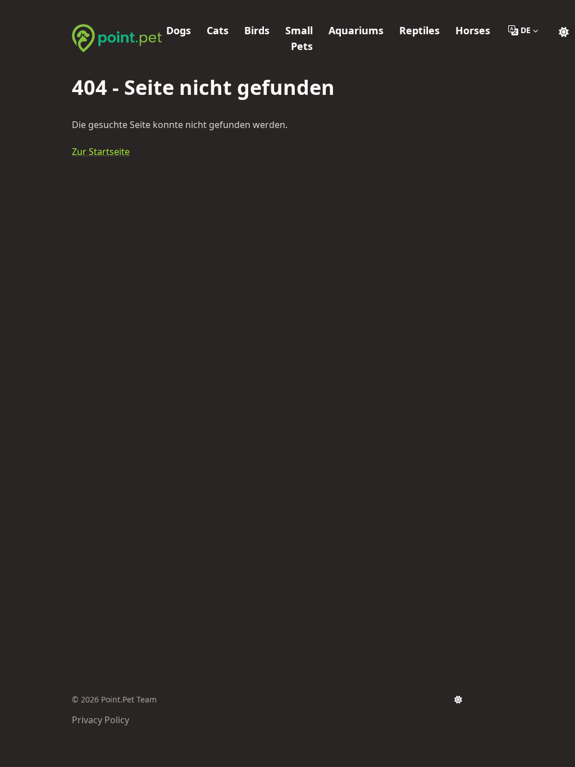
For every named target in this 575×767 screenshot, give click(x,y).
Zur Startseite (101, 151)
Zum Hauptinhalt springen (144, 10)
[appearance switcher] (563, 30)
